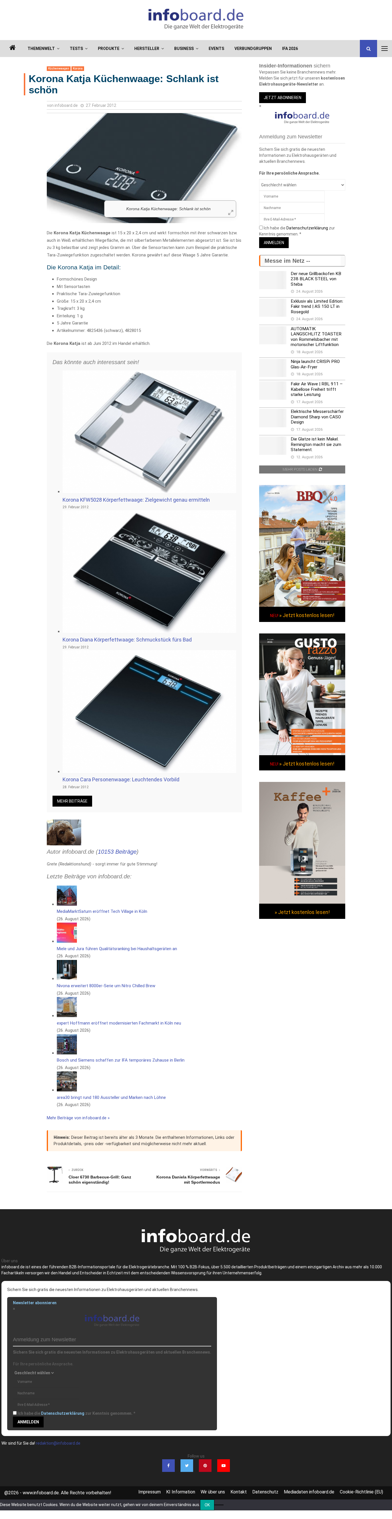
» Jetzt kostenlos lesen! (306, 615)
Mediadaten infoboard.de (309, 1492)
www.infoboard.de (41, 1492)
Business (184, 48)
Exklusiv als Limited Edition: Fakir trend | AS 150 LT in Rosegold (317, 306)
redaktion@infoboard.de (58, 1443)
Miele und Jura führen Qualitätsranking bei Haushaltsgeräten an (117, 948)
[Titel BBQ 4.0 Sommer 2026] (302, 605)
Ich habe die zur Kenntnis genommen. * (76, 1413)
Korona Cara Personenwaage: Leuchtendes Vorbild (121, 779)
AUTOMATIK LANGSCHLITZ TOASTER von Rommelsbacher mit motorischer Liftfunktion (316, 336)
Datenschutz (265, 1492)
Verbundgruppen (253, 48)
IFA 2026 (290, 48)
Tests (76, 48)
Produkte (108, 48)
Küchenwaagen (58, 68)
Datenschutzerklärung (307, 228)
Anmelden (274, 242)
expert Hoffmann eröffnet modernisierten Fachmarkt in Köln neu (119, 1023)
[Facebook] (168, 1465)
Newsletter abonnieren (35, 1302)
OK (207, 1505)
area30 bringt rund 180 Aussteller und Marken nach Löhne (111, 1097)
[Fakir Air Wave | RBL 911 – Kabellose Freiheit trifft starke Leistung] (272, 390)
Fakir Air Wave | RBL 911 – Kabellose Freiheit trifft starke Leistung (317, 389)
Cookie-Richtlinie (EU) (361, 1492)
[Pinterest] (205, 1465)
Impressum (149, 1492)
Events (216, 48)
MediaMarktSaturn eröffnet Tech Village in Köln (102, 911)
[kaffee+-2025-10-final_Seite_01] (302, 902)
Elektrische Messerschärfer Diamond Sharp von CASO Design (317, 417)
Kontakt (238, 1492)
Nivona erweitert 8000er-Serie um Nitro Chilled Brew (106, 985)
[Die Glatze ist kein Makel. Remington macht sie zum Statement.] (272, 445)
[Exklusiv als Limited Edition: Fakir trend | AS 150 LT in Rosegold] (272, 308)
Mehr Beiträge (72, 801)
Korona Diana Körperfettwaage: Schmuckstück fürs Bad (127, 640)
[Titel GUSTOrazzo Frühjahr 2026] (302, 753)
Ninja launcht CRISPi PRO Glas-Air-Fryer (315, 364)
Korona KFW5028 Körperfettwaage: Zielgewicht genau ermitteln (136, 500)
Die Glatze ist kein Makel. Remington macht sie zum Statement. (316, 444)
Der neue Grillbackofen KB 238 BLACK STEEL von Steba (316, 279)
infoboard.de (66, 105)
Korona (78, 68)
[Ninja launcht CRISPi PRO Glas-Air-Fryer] (272, 368)
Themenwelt (41, 48)
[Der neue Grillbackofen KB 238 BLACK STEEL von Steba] (272, 280)
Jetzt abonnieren (282, 97)
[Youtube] (223, 1465)
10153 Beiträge (117, 852)
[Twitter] (187, 1465)
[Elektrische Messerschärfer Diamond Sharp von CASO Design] (272, 418)
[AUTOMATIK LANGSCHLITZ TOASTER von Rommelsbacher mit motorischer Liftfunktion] (272, 335)
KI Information (180, 1492)
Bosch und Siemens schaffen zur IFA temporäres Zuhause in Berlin (121, 1060)
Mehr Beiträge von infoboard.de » (78, 1117)
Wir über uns (213, 1492)
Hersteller (146, 48)
